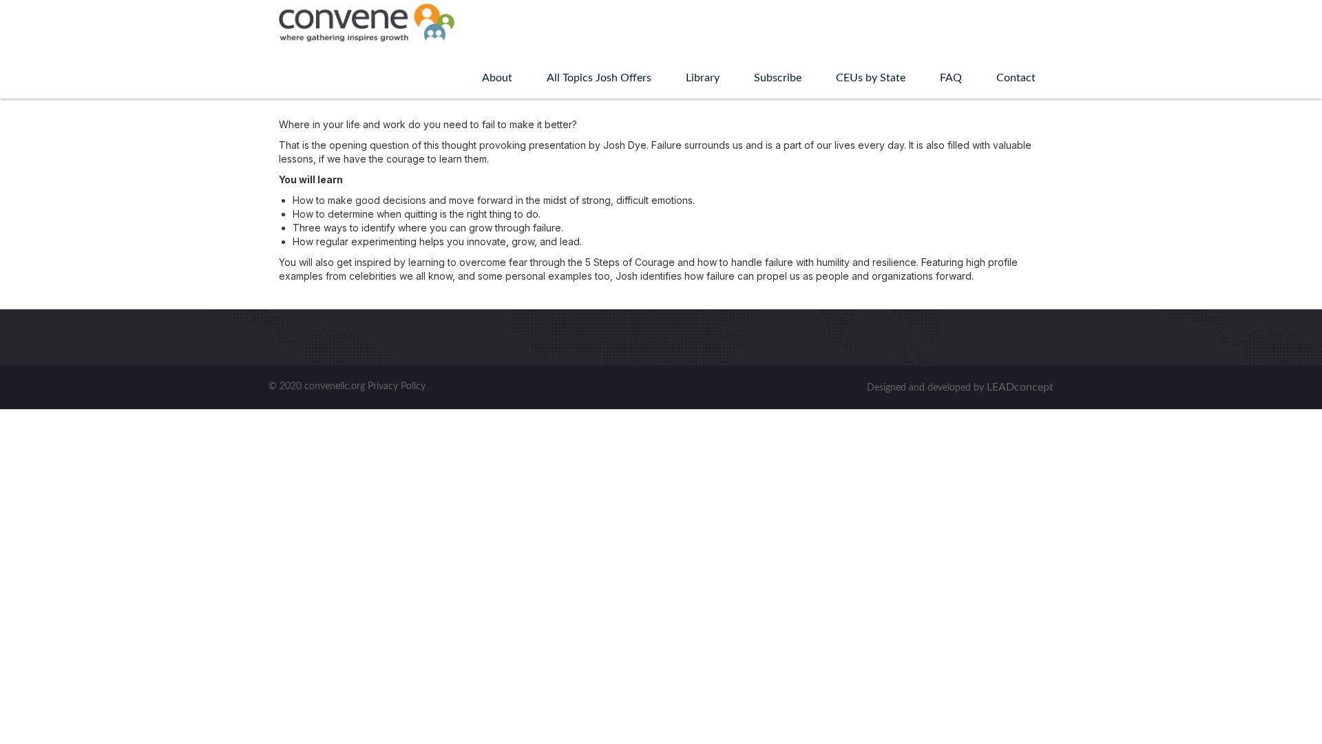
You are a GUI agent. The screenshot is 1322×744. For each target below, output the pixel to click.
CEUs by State (870, 77)
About (497, 77)
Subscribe (777, 77)
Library (703, 77)
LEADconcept (1020, 387)
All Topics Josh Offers (599, 77)
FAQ (951, 77)
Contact (1016, 77)
